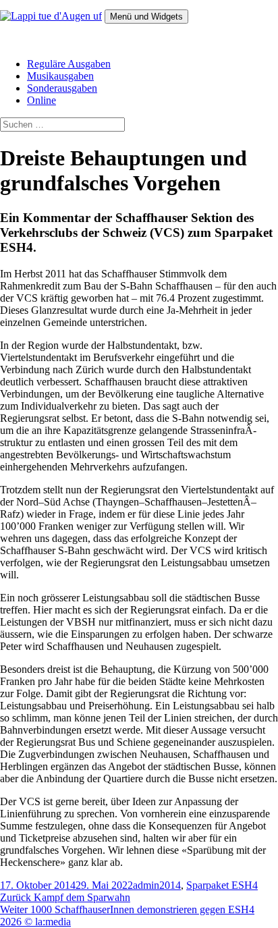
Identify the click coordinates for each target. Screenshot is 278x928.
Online (41, 100)
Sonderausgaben (62, 88)
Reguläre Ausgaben (69, 64)
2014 (170, 885)
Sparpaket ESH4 (222, 885)
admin (146, 885)
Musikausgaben (60, 76)
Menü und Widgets (146, 16)
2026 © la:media (35, 921)
